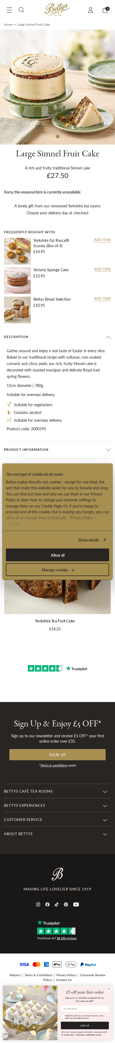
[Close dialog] (108, 989)
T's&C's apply (81, 1034)
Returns (15, 975)
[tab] (57, 337)
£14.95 (39, 251)
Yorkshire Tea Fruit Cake (55, 620)
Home (8, 24)
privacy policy (69, 1034)
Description (16, 337)
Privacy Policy (81, 517)
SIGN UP (84, 1025)
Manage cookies (55, 569)
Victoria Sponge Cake (50, 269)
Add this (102, 240)
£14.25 (55, 628)
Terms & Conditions (38, 975)
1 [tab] (57, 136)
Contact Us (64, 980)
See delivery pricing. (94, 1034)
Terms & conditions (54, 765)
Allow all (57, 554)
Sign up (57, 754)
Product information (26, 449)
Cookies (14, 523)
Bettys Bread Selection (52, 299)
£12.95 (39, 275)
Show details (88, 539)
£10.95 (39, 305)
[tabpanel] (57, 87)
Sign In (91, 10)
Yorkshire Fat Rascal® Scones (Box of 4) (51, 243)
